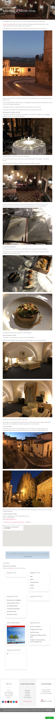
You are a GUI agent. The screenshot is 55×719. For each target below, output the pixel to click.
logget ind (11, 568)
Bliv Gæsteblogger (9, 692)
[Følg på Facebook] (3, 702)
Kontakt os (8, 697)
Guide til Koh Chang (34, 632)
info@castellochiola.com (11, 519)
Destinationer (27, 690)
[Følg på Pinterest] (16, 702)
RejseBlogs (27, 692)
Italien (8, 7)
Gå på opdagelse (27, 697)
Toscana (32, 588)
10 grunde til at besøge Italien (13, 608)
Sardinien (32, 585)
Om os (8, 690)
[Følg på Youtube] (11, 702)
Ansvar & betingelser (8, 693)
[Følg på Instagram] (6, 702)
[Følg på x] (8, 702)
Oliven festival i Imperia (12, 614)
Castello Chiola (6, 24)
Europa (4, 7)
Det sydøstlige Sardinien (12, 605)
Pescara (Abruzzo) (34, 582)
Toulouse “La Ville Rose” (35, 626)
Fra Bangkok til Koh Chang (36, 629)
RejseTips (27, 693)
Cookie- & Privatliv (9, 695)
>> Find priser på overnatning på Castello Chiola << (14, 522)
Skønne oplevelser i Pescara (13, 603)
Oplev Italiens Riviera (11, 611)
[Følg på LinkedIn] (14, 702)
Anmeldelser (27, 695)
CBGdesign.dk (49, 710)
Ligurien (31, 579)
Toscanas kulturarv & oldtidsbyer (14, 600)
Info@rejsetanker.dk (27, 701)
